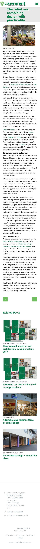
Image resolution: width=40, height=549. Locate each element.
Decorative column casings (20, 84)
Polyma (10, 137)
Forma (31, 132)
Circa (5, 130)
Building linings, (9, 343)
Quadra (12, 130)
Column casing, (9, 417)
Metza (23, 145)
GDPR (20, 538)
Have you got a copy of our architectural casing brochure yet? (18, 349)
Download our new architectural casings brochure (19, 386)
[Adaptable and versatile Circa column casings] (20, 404)
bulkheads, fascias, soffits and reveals (17, 246)
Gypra (19, 137)
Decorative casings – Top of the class (20, 457)
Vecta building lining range (12, 241)
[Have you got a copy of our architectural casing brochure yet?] (20, 331)
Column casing (21, 343)
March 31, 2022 (9, 48)
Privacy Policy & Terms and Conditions (19, 535)
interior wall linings (25, 244)
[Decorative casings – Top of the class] (20, 440)
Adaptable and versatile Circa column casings (18, 421)
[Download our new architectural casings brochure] (20, 369)
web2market (26, 542)
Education (19, 453)
